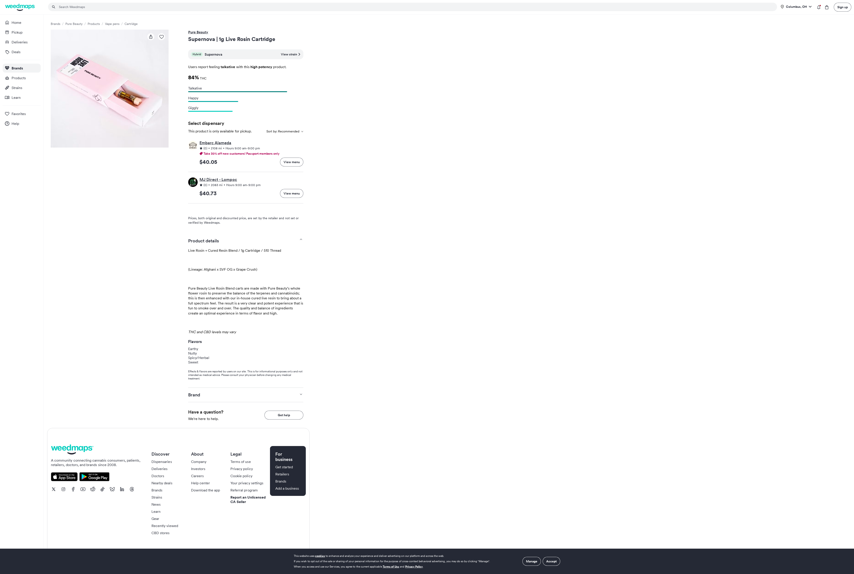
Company (198, 461)
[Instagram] (63, 489)
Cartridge (131, 24)
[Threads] (131, 489)
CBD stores (160, 533)
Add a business (287, 488)
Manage (531, 561)
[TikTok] (102, 489)
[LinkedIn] (122, 489)
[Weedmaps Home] (20, 7)
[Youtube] (83, 489)
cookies (320, 556)
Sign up (842, 7)
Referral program (244, 490)
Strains (156, 497)
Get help (284, 415)
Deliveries (159, 469)
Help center (200, 483)
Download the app (205, 490)
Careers (197, 476)
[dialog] (427, 561)
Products (94, 24)
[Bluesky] (112, 489)
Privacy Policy (414, 566)
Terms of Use (391, 566)
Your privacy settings (246, 483)
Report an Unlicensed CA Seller (248, 499)
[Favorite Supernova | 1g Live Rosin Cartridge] (161, 36)
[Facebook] (73, 489)
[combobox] (415, 7)
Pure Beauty (74, 24)
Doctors (157, 476)
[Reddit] (92, 489)
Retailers (282, 474)
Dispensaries (161, 461)
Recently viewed (164, 525)
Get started (284, 467)
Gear (155, 518)
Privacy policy (241, 469)
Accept (551, 561)
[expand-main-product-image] (110, 89)
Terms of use (240, 461)
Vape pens (112, 24)
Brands (55, 24)
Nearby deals (161, 483)
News (156, 504)
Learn (156, 511)
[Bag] (826, 7)
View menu (292, 162)
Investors (198, 469)
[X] (53, 489)
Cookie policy (241, 476)
